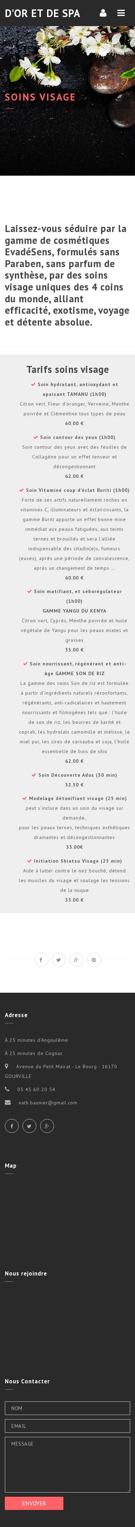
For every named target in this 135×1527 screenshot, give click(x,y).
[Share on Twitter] (59, 960)
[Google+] (47, 1126)
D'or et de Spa (42, 13)
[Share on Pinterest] (94, 960)
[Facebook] (12, 1126)
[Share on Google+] (76, 960)
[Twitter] (29, 1126)
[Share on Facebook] (41, 960)
